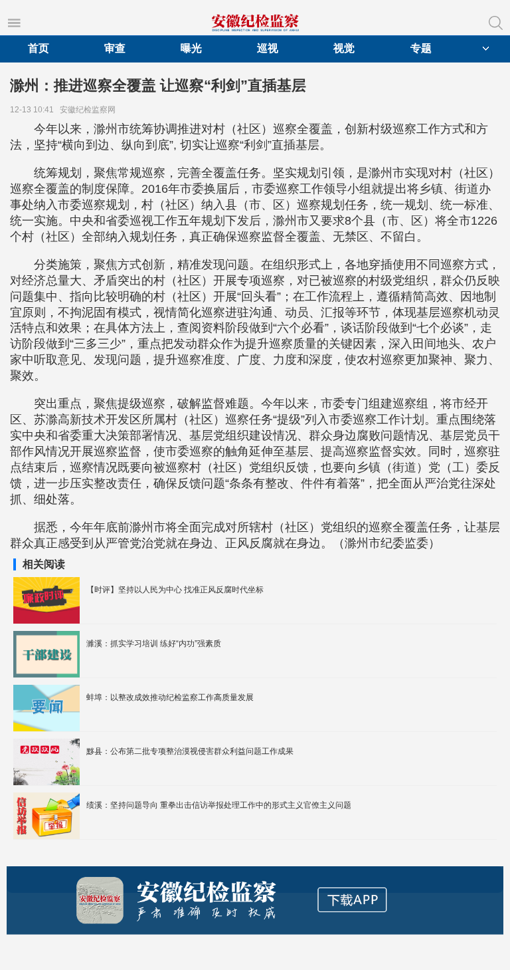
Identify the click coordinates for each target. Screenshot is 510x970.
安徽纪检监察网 (90, 109)
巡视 (267, 48)
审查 (115, 48)
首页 (38, 48)
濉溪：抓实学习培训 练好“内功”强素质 (153, 643)
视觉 (344, 48)
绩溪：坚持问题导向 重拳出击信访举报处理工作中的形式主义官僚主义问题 (218, 805)
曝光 (191, 48)
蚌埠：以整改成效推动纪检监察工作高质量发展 (170, 697)
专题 (421, 48)
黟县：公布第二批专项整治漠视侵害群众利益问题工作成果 (190, 751)
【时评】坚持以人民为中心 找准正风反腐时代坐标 (175, 589)
